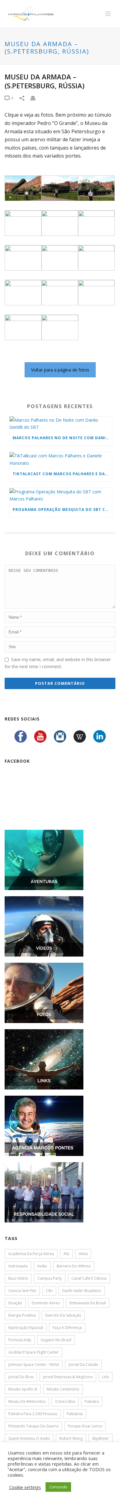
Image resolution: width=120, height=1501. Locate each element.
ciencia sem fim (22, 1290)
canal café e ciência (88, 1278)
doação (15, 1303)
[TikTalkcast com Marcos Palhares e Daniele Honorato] (61, 459)
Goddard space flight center (33, 1352)
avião (42, 1266)
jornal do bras (21, 1376)
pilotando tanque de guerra (33, 1426)
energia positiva (22, 1315)
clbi (49, 1290)
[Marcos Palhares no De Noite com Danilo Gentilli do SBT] (61, 423)
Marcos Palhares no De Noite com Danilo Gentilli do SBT (62, 437)
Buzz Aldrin (18, 1278)
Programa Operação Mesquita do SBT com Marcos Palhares (62, 509)
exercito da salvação (63, 1315)
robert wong (70, 1438)
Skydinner (100, 1438)
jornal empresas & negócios (68, 1376)
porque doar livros (85, 1426)
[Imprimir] (36, 97)
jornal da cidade (83, 1364)
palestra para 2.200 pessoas (32, 1413)
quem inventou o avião (29, 1438)
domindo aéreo (46, 1303)
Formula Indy (19, 1339)
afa (66, 1253)
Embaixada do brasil (88, 1303)
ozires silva (65, 1401)
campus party (50, 1278)
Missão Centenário (63, 1389)
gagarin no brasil (56, 1339)
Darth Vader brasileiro (81, 1290)
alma (83, 1253)
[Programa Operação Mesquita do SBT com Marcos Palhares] (61, 495)
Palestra (92, 1401)
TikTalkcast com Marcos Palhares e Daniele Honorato (62, 473)
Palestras (75, 1413)
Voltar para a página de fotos (60, 370)
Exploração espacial (25, 1327)
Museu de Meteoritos (27, 1401)
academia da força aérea (31, 1253)
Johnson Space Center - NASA (33, 1364)
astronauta (18, 1266)
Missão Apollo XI (22, 1389)
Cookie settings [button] (25, 1487)
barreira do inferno (74, 1266)
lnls (105, 1376)
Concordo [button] (58, 1487)
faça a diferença (67, 1327)
